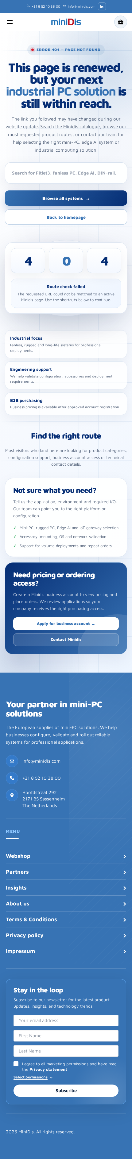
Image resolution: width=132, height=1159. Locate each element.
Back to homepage (66, 217)
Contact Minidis (66, 639)
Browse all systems (66, 198)
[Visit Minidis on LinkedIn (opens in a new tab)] (102, 6)
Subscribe (66, 1090)
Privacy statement (48, 1069)
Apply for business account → (66, 623)
